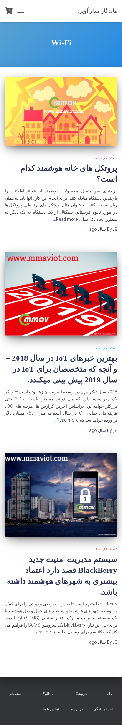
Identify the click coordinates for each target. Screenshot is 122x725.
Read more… (65, 219)
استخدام (15, 694)
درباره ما (76, 709)
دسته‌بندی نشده (105, 158)
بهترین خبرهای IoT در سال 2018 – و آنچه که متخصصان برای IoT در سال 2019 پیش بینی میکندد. (61, 369)
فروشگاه (80, 694)
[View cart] (9, 10)
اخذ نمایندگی (103, 709)
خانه (109, 694)
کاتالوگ (47, 694)
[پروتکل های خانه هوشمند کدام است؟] (61, 111)
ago (103, 229)
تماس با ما (51, 709)
